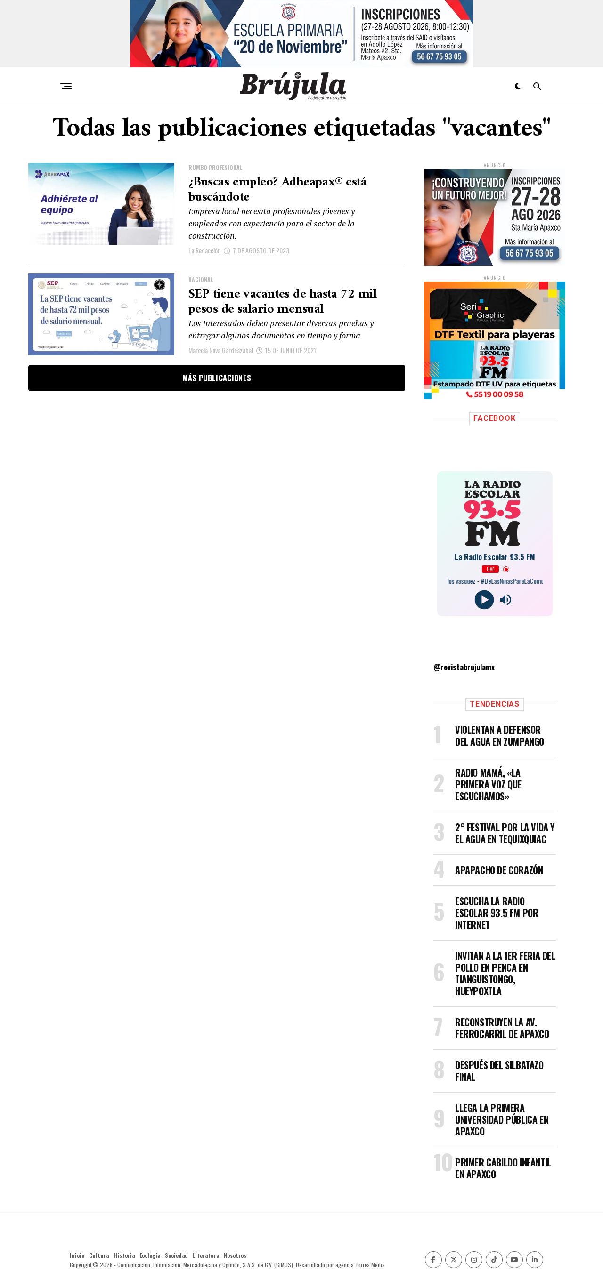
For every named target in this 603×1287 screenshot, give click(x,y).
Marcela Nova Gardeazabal (220, 350)
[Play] (484, 600)
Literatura (206, 1255)
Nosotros (235, 1255)
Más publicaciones (216, 378)
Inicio (77, 1255)
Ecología (149, 1255)
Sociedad (176, 1255)
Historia (124, 1255)
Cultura (99, 1255)
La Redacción (204, 250)
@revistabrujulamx (464, 667)
